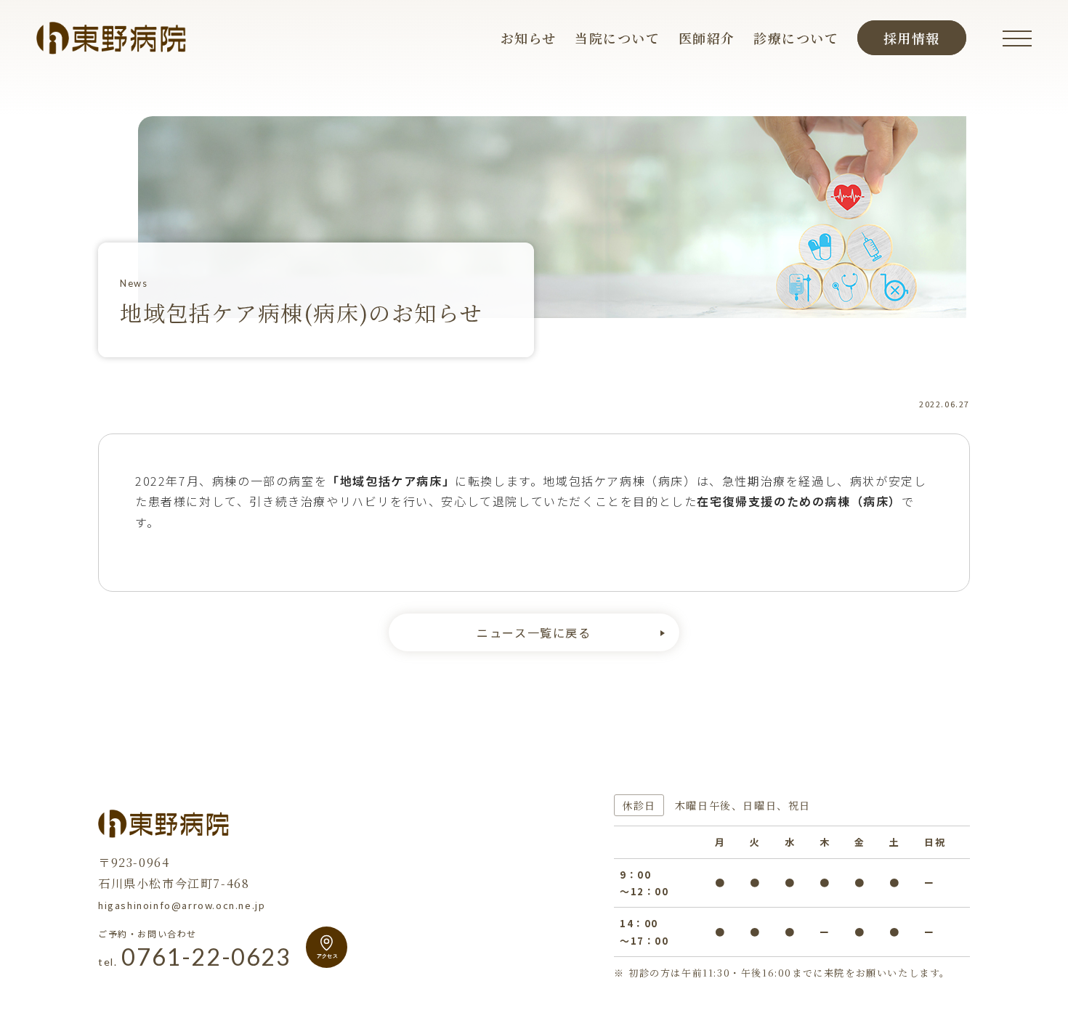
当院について (617, 37)
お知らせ (529, 37)
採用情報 (911, 37)
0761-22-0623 (194, 957)
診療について (796, 37)
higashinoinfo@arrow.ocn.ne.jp (181, 905)
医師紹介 (707, 37)
